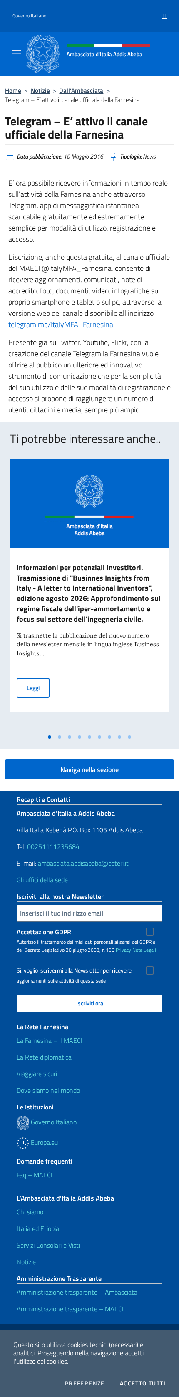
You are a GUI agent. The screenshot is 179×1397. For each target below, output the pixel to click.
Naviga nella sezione (89, 769)
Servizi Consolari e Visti (48, 1245)
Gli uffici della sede (42, 880)
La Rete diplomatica (44, 1057)
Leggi (38, 687)
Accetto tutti (143, 1383)
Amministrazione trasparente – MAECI (70, 1309)
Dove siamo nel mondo (48, 1090)
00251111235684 (53, 846)
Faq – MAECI (34, 1175)
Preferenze (85, 1383)
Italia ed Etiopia (38, 1228)
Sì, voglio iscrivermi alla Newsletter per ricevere (74, 970)
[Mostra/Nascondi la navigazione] (17, 53)
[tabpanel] (89, 594)
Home (13, 90)
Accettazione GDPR (44, 932)
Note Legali (144, 950)
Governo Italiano (29, 16)
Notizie (40, 90)
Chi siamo (30, 1212)
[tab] (49, 737)
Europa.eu (43, 1142)
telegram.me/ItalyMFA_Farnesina (60, 324)
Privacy (123, 950)
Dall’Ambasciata (81, 90)
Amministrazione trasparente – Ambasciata (77, 1292)
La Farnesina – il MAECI (49, 1040)
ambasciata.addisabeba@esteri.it (83, 863)
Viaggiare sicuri (37, 1074)
